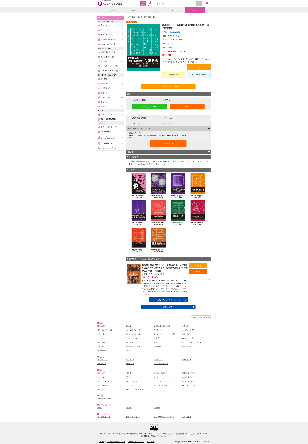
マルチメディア (102, 350)
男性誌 (128, 377)
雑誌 (195, 10)
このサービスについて (109, 127)
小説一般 (185, 326)
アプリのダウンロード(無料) (108, 137)
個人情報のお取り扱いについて (116, 442)
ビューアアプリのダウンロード (164, 417)
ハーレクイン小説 (188, 338)
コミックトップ (102, 360)
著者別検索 (105, 83)
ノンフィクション (131, 338)
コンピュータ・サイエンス (106, 381)
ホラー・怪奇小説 (103, 334)
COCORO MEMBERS (108, 119)
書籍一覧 (129, 326)
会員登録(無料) (106, 132)
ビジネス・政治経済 (160, 373)
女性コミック (130, 364)
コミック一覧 (130, 360)
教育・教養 (129, 342)
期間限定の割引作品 (108, 52)
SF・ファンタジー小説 (133, 334)
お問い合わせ (186, 417)
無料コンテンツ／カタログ (134, 389)
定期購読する (168, 144)
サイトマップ (150, 442)
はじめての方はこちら (168, 86)
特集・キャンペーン (108, 35)
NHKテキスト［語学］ (161, 385)
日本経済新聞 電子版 (104, 398)
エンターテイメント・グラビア (164, 381)
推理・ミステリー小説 (104, 330)
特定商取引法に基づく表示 (136, 442)
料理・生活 (101, 346)
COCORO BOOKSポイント (110, 71)
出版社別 (129, 408)
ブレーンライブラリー (109, 114)
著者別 (99, 408)
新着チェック (105, 25)
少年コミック (158, 360)
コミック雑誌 (130, 385)
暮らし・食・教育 (188, 381)
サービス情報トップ (103, 417)
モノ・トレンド (102, 377)
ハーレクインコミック (161, 364)
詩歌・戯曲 (157, 346)
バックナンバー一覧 (198, 75)
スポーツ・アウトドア (133, 381)
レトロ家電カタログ (108, 39)
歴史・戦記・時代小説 (133, 330)
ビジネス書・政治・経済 (162, 326)
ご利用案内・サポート (109, 143)
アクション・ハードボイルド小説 (165, 334)
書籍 (133, 10)
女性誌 (156, 377)
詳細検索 (104, 79)
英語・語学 (101, 342)
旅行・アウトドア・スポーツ (191, 342)
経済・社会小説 (187, 334)
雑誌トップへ (168, 307)
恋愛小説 (157, 338)
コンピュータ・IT (188, 330)
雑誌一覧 (140, 17)
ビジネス (154, 10)
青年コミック (186, 360)
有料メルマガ (101, 389)
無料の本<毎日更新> (108, 57)
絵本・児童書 (186, 346)
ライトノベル (158, 330)
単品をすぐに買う (150, 107)
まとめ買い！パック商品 (109, 66)
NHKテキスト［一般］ (189, 385)
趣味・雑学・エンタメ (133, 346)
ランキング (105, 30)
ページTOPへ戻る (200, 317)
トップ (113, 10)
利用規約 (101, 442)
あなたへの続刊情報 (108, 44)
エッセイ (100, 338)
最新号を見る (174, 75)
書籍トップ (101, 326)
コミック (174, 10)
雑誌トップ (101, 373)
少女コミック (101, 364)
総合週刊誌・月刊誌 (188, 373)
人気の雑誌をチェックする (168, 300)
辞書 (155, 342)
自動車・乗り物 (187, 377)
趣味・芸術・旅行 (150, 17)
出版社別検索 (105, 88)
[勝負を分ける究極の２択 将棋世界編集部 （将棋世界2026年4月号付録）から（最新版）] (168, 135)
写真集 (128, 350)
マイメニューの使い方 (109, 148)
